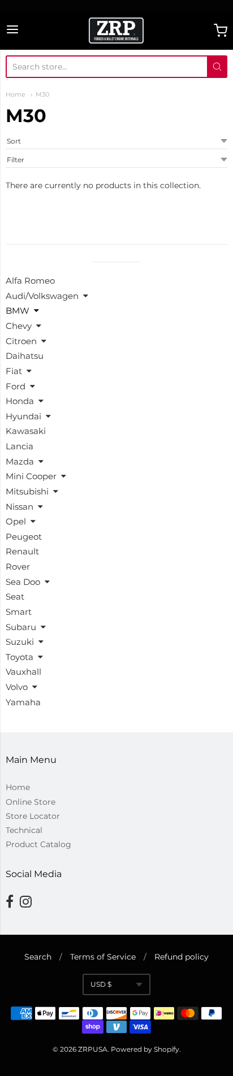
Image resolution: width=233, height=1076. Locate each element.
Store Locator (33, 816)
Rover (18, 566)
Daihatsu (25, 355)
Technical (24, 830)
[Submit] (217, 66)
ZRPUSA (92, 1049)
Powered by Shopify (145, 1049)
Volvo (17, 687)
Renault (22, 551)
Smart (19, 611)
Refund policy (181, 957)
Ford (15, 386)
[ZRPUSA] (116, 30)
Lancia (19, 446)
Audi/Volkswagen (42, 295)
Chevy (19, 325)
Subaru (21, 627)
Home (15, 94)
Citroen (21, 341)
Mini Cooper (31, 476)
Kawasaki (26, 431)
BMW (17, 310)
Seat (15, 596)
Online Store (30, 802)
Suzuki (20, 641)
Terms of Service (103, 957)
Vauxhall (23, 671)
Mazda (20, 461)
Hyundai (23, 416)
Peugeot (24, 536)
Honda (20, 401)
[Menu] (12, 30)
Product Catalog (38, 844)
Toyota (19, 657)
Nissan (19, 506)
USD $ (100, 984)
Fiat (14, 371)
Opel (16, 521)
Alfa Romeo (30, 280)
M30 (42, 94)
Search (37, 957)
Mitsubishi (27, 491)
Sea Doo (23, 581)
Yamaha (23, 702)
